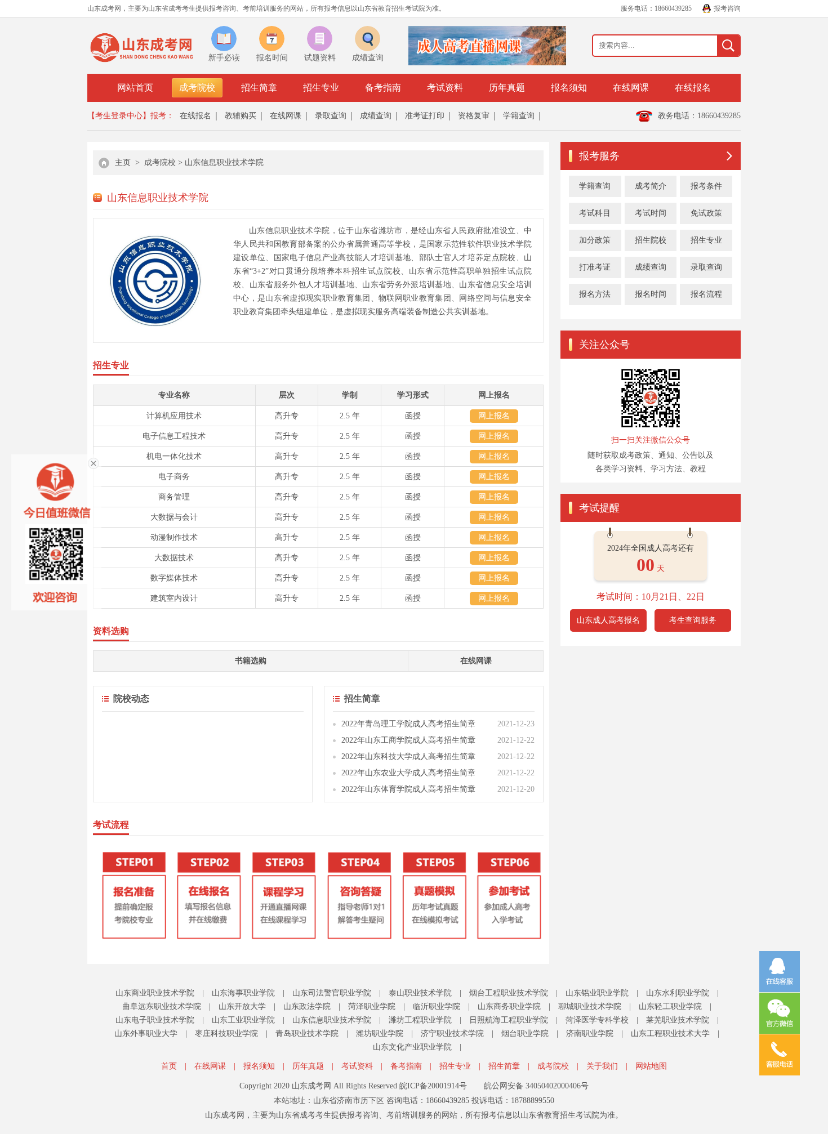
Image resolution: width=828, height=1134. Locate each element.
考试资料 (445, 87)
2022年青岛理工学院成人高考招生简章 (408, 724)
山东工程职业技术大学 (670, 1033)
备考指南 (383, 87)
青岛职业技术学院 (307, 1033)
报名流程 (706, 294)
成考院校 (197, 87)
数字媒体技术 (174, 578)
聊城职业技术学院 (589, 1006)
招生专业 (321, 87)
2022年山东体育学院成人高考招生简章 (408, 789)
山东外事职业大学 (145, 1033)
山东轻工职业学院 (670, 1006)
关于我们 (602, 1066)
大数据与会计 (174, 517)
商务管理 (174, 497)
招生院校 (650, 240)
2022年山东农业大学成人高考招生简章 (408, 773)
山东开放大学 (242, 1006)
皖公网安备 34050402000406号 (536, 1086)
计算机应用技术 (174, 416)
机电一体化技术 (174, 456)
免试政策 (706, 213)
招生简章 (259, 87)
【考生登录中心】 (118, 115)
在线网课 (631, 87)
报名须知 (569, 87)
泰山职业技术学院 (420, 993)
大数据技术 (174, 557)
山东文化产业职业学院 (412, 1047)
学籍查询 (519, 115)
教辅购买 (240, 115)
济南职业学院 (589, 1033)
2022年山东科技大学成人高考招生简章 (408, 756)
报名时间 (650, 294)
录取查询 (330, 115)
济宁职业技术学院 (452, 1033)
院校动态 (131, 698)
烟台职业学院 (525, 1033)
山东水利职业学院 (677, 993)
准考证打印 (424, 115)
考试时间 (650, 213)
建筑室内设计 (174, 598)
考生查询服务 (692, 620)
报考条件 (706, 186)
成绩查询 (375, 115)
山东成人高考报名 (608, 620)
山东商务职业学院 (509, 1006)
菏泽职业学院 (371, 1006)
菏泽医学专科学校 (597, 1020)
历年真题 (507, 87)
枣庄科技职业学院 (226, 1033)
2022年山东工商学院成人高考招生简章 (408, 740)
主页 (123, 162)
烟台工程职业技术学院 (508, 993)
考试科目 (595, 213)
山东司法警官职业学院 (331, 993)
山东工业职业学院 (243, 1020)
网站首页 (135, 87)
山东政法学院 (307, 1006)
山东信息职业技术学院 (224, 162)
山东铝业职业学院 (597, 993)
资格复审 (473, 115)
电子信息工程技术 (174, 436)
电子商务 (174, 476)
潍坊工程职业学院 (420, 1020)
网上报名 (494, 416)
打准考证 (595, 267)
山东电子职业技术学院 (154, 1020)
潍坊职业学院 (379, 1033)
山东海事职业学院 (243, 993)
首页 (169, 1066)
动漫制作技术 (174, 537)
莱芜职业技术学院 (677, 1020)
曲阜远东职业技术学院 (161, 1006)
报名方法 (595, 294)
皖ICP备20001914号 (433, 1086)
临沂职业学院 (436, 1006)
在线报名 (693, 87)
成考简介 (650, 186)
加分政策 (595, 240)
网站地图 (651, 1066)
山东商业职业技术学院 (154, 993)
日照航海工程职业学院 (508, 1020)
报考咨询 (727, 8)
